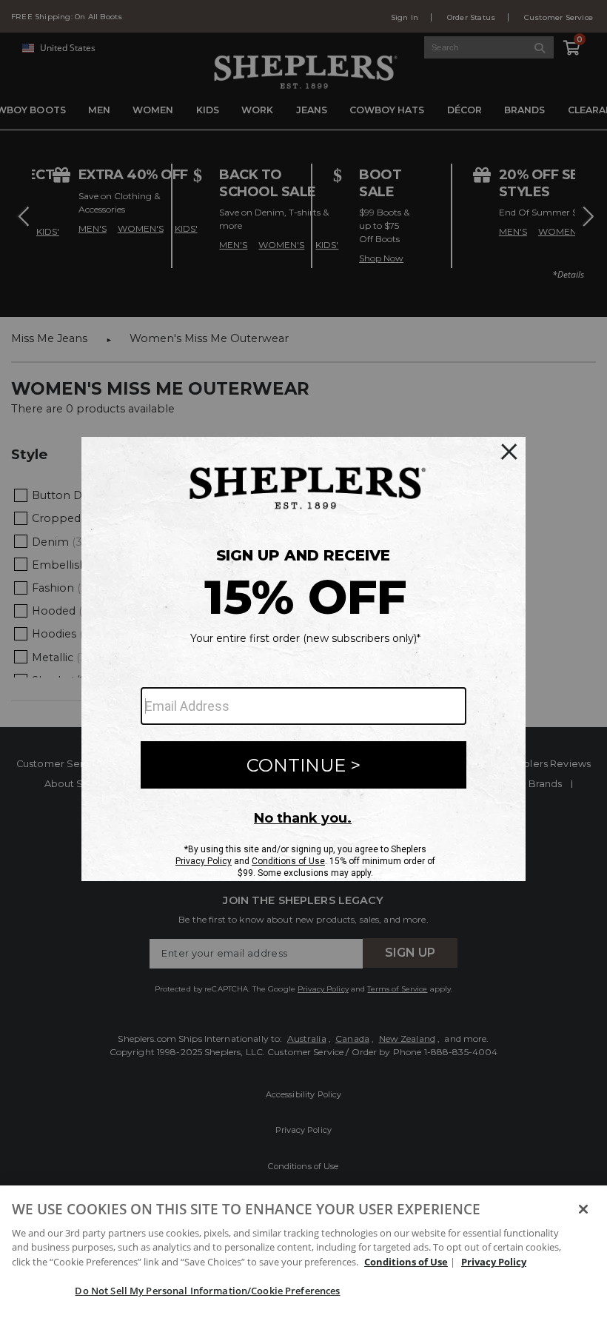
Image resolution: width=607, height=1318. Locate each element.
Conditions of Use (406, 1261)
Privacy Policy (493, 1261)
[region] (303, 1251)
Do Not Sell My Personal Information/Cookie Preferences (207, 1290)
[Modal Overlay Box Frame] (303, 659)
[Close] (583, 1209)
